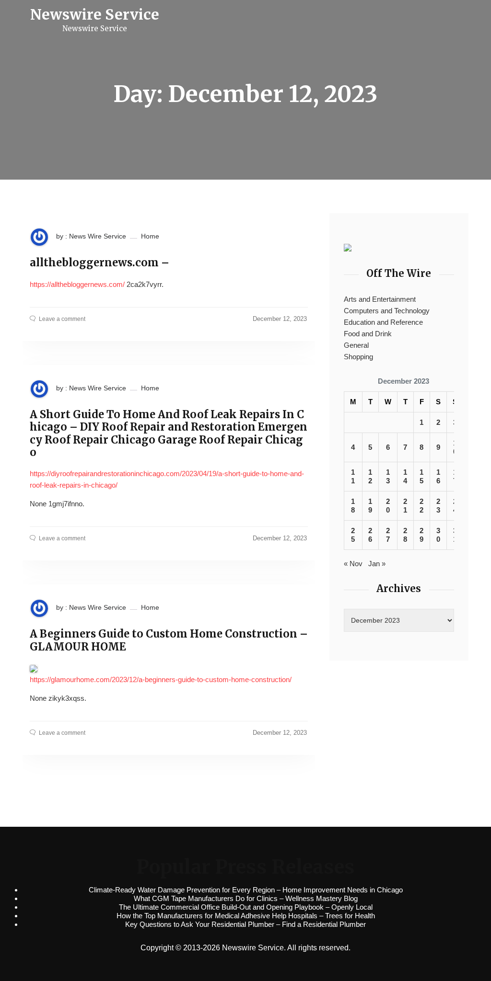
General (356, 345)
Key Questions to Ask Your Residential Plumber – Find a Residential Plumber (245, 924)
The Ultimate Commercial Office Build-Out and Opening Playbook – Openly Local (246, 907)
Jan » (377, 563)
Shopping (358, 357)
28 (405, 534)
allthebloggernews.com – (99, 262)
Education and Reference (383, 322)
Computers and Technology (387, 311)
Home (150, 236)
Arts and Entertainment (380, 299)
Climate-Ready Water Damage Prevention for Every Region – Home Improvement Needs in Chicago (246, 890)
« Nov (353, 563)
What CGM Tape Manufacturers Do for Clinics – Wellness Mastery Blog (246, 898)
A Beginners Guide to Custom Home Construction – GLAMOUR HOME (169, 640)
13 (388, 476)
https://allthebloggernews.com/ (77, 284)
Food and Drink (368, 334)
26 (370, 534)
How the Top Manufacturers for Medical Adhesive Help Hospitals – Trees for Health (246, 916)
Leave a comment (62, 319)
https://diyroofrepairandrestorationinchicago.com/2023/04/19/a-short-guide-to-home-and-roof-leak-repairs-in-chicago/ (167, 479)
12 (370, 476)
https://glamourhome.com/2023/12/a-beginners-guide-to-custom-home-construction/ (161, 679)
